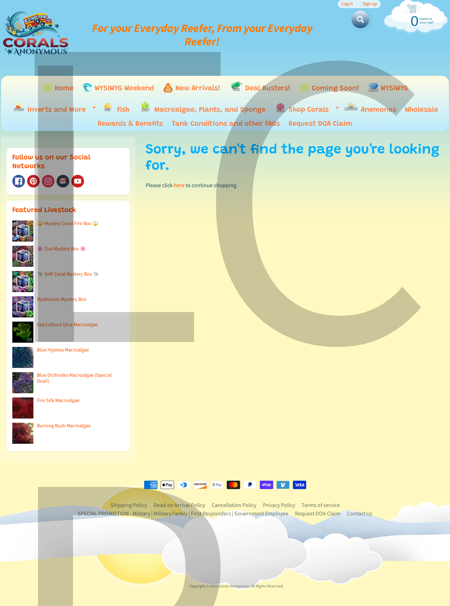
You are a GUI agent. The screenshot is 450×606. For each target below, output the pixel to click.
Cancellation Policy (234, 505)
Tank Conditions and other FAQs (226, 123)
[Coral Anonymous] (63, 181)
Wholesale (421, 109)
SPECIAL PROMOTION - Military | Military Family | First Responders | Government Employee (183, 514)
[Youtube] (77, 181)
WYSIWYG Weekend (123, 88)
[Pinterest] (33, 181)
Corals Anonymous (234, 586)
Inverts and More (60, 111)
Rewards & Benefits (130, 123)
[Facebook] (18, 181)
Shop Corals (312, 111)
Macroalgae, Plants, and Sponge (208, 109)
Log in (347, 4)
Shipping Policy (128, 505)
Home (63, 88)
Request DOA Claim (320, 123)
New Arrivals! (196, 88)
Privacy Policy (279, 505)
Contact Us (359, 514)
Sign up (370, 4)
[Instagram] (48, 181)
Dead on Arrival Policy (179, 505)
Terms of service (321, 505)
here (179, 185)
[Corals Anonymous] (36, 35)
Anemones (377, 109)
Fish (122, 109)
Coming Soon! (334, 88)
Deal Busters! (266, 88)
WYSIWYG (393, 88)
